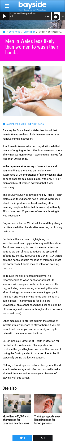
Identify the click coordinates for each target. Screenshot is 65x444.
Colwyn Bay (29, 31)
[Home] (4, 31)
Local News (15, 31)
